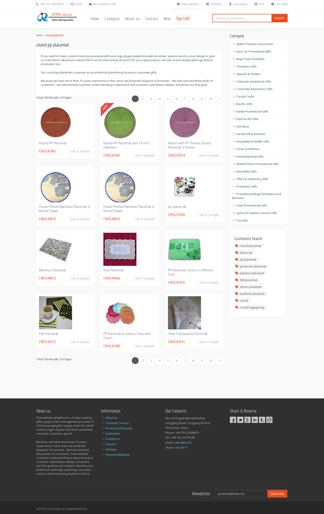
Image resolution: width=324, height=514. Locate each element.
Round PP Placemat (53, 143)
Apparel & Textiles (248, 74)
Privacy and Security (118, 428)
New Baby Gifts (246, 171)
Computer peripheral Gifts (253, 81)
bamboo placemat (252, 273)
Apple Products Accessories (254, 44)
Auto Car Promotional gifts (253, 51)
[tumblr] (262, 420)
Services (216, 4)
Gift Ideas (242, 126)
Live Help (282, 4)
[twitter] (240, 420)
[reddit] (269, 420)
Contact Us (112, 439)
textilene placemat (252, 294)
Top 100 (183, 18)
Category (112, 18)
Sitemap (110, 449)
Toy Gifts (242, 220)
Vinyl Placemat (113, 270)
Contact (151, 18)
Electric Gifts (244, 104)
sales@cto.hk (183, 443)
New (167, 18)
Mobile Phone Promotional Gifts (257, 164)
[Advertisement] (116, 379)
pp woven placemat (253, 266)
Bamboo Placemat (52, 270)
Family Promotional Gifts (252, 111)
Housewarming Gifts (250, 156)
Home (94, 18)
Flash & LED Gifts (247, 119)
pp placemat (177, 206)
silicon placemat (250, 287)
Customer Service (117, 423)
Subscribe (277, 493)
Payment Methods (117, 455)
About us (132, 18)
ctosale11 (181, 447)
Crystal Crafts (245, 96)
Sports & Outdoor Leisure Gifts (256, 213)
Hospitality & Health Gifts (253, 141)
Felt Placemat (48, 334)
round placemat (250, 246)
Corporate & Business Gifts (254, 89)
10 (210, 99)
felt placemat (248, 280)
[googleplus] (247, 420)
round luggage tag (252, 307)
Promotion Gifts (246, 186)
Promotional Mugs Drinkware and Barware (256, 196)
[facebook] (233, 420)
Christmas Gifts (246, 66)
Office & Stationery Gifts (252, 179)
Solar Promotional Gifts (251, 205)
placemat (246, 253)
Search (279, 18)
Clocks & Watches (248, 149)
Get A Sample (80, 151)
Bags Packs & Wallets (250, 59)
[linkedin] (255, 420)
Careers (110, 444)
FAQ (261, 4)
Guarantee (240, 4)
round (244, 300)
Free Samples (190, 4)
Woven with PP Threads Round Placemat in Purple (189, 145)
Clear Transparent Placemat (187, 334)
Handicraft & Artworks (251, 134)
